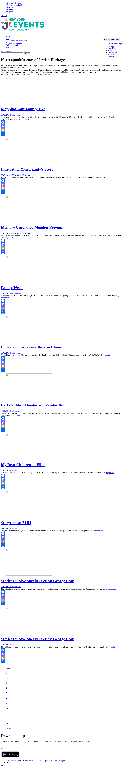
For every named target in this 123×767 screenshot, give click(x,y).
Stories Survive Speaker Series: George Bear (37, 581)
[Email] (61, 130)
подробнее (26, 119)
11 (7, 713)
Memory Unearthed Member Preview (31, 227)
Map (7, 47)
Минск (111, 50)
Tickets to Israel (12, 45)
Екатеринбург (113, 52)
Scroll (3, 765)
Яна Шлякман (15, 115)
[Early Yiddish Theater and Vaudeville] (29, 399)
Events (8, 36)
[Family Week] (29, 282)
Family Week (12, 287)
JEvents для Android (14, 5)
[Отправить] (61, 134)
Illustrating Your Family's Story (27, 169)
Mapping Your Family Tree (23, 109)
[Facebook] (61, 122)
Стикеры (9, 7)
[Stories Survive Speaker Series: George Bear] (29, 575)
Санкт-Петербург (115, 44)
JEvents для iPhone (13, 3)
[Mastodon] (61, 126)
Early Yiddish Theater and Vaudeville (32, 405)
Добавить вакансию (19, 41)
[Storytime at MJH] (29, 517)
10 (7, 708)
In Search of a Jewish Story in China (31, 347)
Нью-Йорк (112, 48)
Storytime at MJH (16, 522)
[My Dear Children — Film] (29, 459)
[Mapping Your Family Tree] (29, 103)
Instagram (9, 12)
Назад (8, 668)
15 (7, 723)
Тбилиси (111, 55)
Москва (111, 46)
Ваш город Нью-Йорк (111, 39)
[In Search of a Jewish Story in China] (29, 341)
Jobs (7, 39)
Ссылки (4, 16)
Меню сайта (6, 51)
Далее (8, 728)
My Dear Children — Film (23, 464)
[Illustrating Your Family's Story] (29, 163)
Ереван (111, 57)
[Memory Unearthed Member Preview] (29, 221)
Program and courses (14, 43)
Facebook (9, 9)
